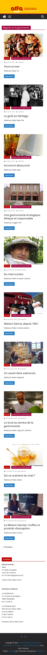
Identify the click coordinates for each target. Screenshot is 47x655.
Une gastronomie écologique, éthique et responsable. (22, 216)
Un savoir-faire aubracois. (20, 373)
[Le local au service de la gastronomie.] (23, 402)
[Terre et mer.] (23, 45)
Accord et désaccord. (17, 165)
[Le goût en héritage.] (23, 95)
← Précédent (7, 547)
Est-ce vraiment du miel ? (19, 475)
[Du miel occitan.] (23, 250)
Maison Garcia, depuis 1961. (21, 323)
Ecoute (7, 58)
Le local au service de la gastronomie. (18, 424)
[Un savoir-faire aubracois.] (23, 352)
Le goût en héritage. (16, 116)
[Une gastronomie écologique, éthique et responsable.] (23, 194)
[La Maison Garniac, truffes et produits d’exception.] (23, 504)
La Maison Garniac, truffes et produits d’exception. (22, 526)
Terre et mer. (12, 66)
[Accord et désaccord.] (23, 145)
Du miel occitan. (14, 274)
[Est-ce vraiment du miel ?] (23, 455)
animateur (21, 62)
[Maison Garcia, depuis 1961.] (23, 303)
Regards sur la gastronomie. (21, 58)
